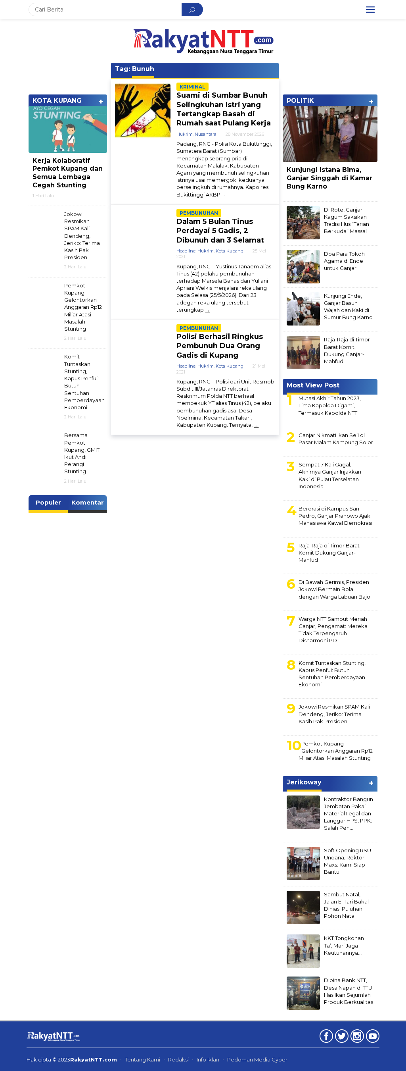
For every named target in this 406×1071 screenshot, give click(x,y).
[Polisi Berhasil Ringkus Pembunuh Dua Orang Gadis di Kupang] (256, 425)
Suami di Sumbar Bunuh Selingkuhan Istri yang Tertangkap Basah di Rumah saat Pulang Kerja (223, 109)
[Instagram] (356, 1037)
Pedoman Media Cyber (257, 1059)
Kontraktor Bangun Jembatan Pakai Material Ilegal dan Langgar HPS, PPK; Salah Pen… (348, 813)
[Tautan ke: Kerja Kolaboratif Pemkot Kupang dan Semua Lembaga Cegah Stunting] (68, 129)
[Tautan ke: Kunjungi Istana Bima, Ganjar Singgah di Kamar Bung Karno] (330, 134)
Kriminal (192, 87)
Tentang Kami (142, 1059)
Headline (185, 251)
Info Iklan (208, 1059)
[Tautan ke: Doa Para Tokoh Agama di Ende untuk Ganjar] (303, 266)
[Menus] (370, 9)
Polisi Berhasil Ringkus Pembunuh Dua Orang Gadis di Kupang (219, 346)
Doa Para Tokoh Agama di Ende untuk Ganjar (344, 260)
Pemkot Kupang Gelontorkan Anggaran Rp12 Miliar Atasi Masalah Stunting (83, 307)
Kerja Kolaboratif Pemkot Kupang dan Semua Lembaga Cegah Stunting (68, 173)
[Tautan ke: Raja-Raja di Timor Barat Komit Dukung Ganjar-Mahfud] (303, 352)
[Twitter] (341, 1037)
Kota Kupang (229, 251)
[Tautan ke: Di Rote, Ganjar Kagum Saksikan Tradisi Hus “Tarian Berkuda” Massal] (303, 221)
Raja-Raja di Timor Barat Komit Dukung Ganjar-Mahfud (329, 552)
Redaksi (178, 1059)
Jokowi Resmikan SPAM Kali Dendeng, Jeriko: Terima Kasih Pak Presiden (82, 235)
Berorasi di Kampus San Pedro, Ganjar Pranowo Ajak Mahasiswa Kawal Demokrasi (335, 515)
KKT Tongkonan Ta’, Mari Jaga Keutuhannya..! (344, 945)
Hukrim (184, 134)
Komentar (87, 502)
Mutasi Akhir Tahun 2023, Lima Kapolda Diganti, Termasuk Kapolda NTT (330, 405)
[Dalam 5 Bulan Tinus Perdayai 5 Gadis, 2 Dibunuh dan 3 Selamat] (207, 310)
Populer (48, 502)
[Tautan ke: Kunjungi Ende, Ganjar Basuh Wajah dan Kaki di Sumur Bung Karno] (303, 308)
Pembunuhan (199, 213)
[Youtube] (371, 1037)
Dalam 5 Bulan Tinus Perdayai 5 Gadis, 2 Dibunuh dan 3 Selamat (220, 231)
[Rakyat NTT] (203, 40)
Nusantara (205, 134)
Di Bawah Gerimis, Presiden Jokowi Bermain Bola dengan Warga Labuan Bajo (334, 589)
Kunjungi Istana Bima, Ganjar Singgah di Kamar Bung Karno (329, 178)
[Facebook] (325, 1037)
